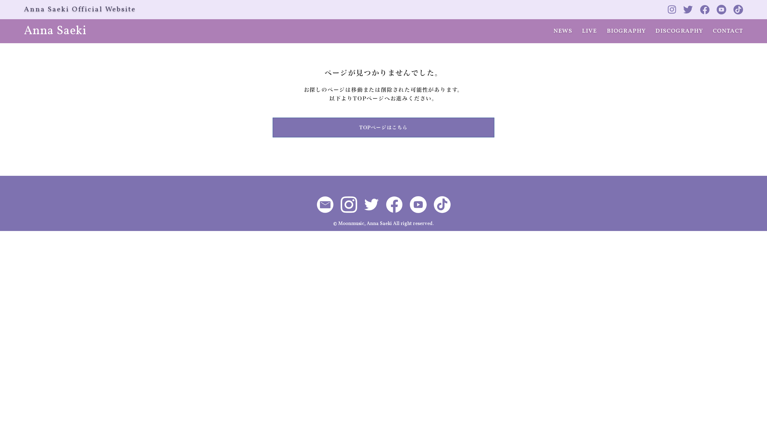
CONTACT (728, 31)
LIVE (589, 31)
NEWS (562, 31)
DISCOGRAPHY (679, 31)
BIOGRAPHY (626, 31)
